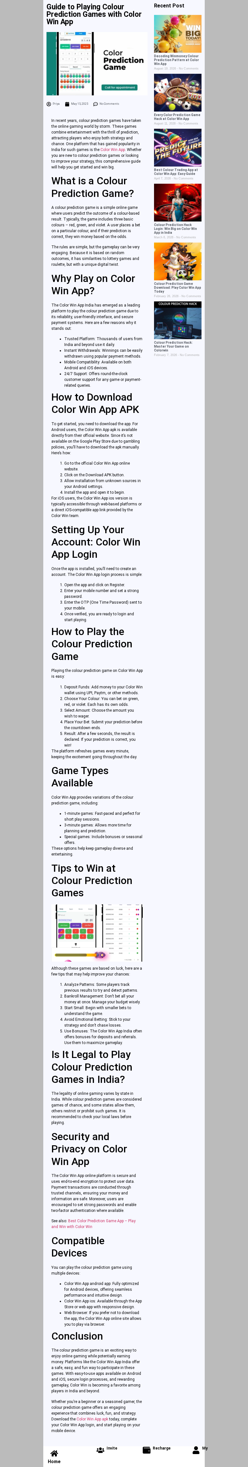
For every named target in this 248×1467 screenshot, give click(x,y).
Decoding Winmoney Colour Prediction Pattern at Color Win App (176, 60)
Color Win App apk (92, 1419)
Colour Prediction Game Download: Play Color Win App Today (177, 287)
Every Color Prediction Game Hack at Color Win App (177, 117)
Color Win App (112, 149)
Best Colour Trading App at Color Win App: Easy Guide (176, 172)
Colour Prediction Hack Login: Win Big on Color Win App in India (175, 228)
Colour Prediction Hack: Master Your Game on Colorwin (173, 346)
